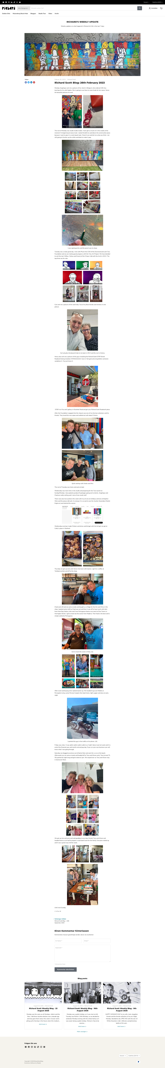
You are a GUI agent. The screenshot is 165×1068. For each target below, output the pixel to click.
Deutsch (146, 2)
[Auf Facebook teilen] (26, 82)
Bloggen (33, 14)
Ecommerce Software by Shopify (32, 1063)
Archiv (57, 14)
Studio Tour (42, 14)
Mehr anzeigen (81, 1032)
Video (50, 14)
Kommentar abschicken (65, 969)
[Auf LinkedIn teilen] (31, 82)
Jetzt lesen (42, 1024)
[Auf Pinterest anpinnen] (34, 82)
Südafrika (156, 2)
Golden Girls (6, 14)
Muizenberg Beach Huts (20, 14)
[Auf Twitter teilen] (29, 82)
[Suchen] (139, 8)
